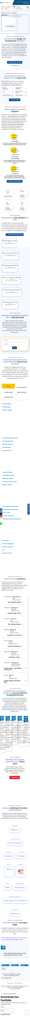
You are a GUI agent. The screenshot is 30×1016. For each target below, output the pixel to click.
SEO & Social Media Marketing (11, 280)
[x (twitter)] (1, 514)
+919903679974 (26, 3)
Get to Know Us (15, 65)
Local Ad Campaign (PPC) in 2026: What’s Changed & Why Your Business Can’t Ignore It (15, 954)
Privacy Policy (10, 983)
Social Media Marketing (18, 88)
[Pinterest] (1, 519)
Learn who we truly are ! (15, 181)
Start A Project (28, 508)
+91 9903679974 (7, 978)
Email (2, 1010)
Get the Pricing (15, 99)
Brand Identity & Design (19, 92)
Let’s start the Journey (15, 62)
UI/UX (3, 91)
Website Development (5, 88)
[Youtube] (1, 521)
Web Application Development (11, 292)
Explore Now (15, 777)
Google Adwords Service (10, 304)
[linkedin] (1, 512)
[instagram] (1, 516)
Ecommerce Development (10, 255)
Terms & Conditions (18, 983)
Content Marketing (6, 95)
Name (3, 1007)
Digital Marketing (19, 95)
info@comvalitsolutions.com (23, 1)
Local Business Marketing (10, 267)
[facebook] (1, 509)
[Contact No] (2, 978)
